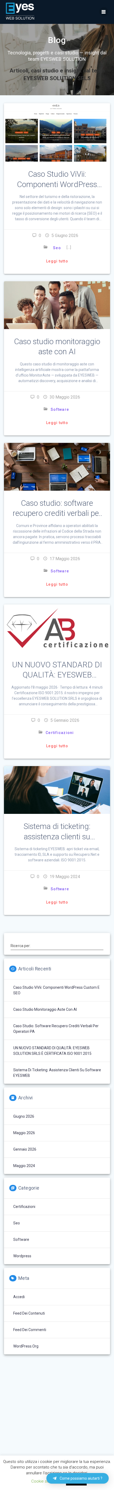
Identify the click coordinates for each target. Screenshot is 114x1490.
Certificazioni (60, 733)
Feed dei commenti (29, 1330)
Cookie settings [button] (45, 1481)
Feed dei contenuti (29, 1313)
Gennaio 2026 (24, 1149)
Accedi (19, 1297)
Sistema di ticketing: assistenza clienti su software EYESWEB (57, 836)
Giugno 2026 (23, 1116)
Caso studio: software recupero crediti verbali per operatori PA (57, 513)
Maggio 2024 (24, 1166)
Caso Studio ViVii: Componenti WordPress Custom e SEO (57, 184)
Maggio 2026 (24, 1133)
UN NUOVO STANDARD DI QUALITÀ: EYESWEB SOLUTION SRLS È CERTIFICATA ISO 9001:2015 (52, 1051)
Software (60, 409)
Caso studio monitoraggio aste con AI (45, 1009)
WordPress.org (25, 1346)
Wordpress (22, 1256)
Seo (57, 248)
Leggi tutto (57, 261)
